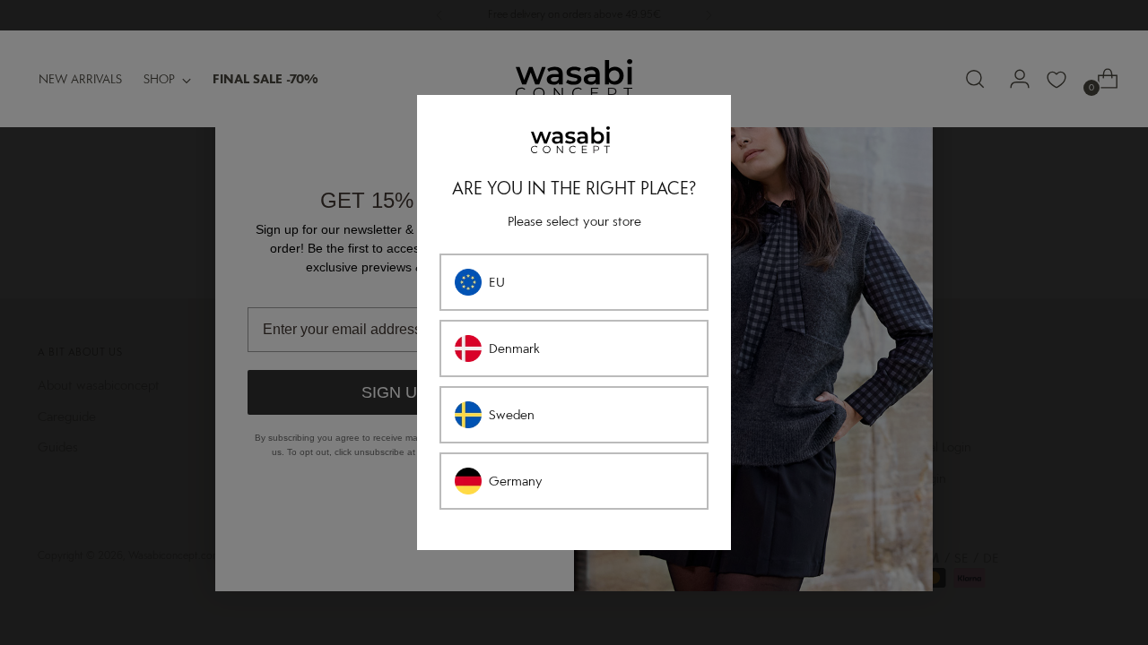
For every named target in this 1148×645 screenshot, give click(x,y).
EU (497, 282)
